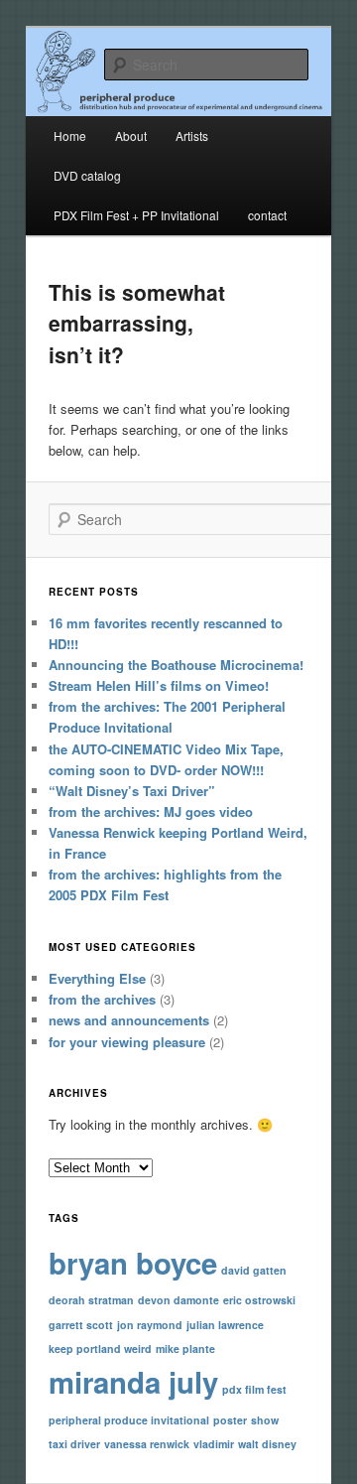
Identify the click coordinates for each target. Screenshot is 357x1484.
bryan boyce (133, 1262)
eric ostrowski (259, 1299)
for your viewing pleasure (127, 1041)
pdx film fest (254, 1389)
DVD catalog (87, 175)
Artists (192, 135)
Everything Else (97, 978)
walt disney (267, 1443)
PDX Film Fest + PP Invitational (136, 214)
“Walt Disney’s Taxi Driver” (132, 790)
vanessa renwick (146, 1443)
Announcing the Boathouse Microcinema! (176, 664)
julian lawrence (225, 1324)
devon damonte (178, 1299)
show (265, 1420)
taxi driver (74, 1443)
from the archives (102, 999)
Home (70, 135)
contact (267, 214)
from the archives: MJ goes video (151, 811)
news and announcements (129, 1020)
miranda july (133, 1382)
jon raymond (149, 1324)
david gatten (254, 1270)
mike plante (185, 1348)
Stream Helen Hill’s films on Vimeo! (159, 685)
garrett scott (81, 1324)
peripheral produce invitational (129, 1420)
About (131, 135)
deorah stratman (91, 1299)
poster (230, 1420)
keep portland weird (100, 1348)
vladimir (213, 1443)
